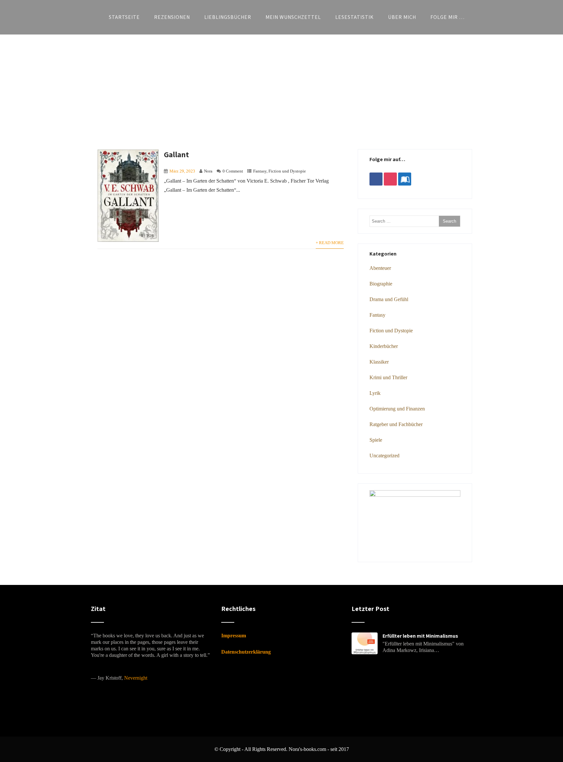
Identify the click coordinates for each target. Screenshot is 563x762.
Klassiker (379, 362)
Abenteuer (380, 268)
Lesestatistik (354, 17)
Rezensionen (172, 17)
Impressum (233, 635)
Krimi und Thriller (388, 377)
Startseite (124, 17)
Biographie (380, 283)
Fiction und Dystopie (287, 171)
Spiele (375, 440)
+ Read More (330, 243)
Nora (208, 171)
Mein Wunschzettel (293, 17)
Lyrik (375, 393)
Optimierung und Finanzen (397, 408)
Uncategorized (384, 455)
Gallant (176, 154)
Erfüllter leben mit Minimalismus (420, 635)
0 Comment (233, 171)
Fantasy (260, 171)
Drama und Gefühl (388, 299)
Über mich (402, 17)
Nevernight (135, 678)
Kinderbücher (383, 346)
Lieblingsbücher (227, 17)
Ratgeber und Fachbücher (396, 424)
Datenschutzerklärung (246, 652)
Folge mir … (447, 17)
